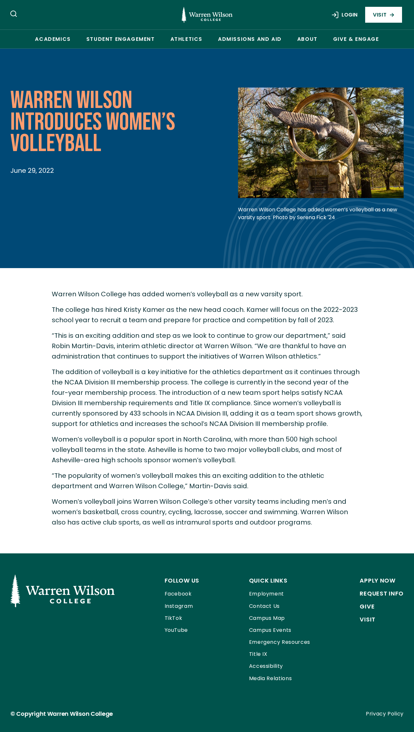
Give (367, 606)
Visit (380, 14)
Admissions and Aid (250, 39)
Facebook (178, 593)
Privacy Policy (385, 713)
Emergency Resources (279, 642)
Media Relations (270, 678)
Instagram (179, 606)
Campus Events (270, 630)
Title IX (258, 654)
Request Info (382, 593)
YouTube (176, 630)
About (307, 39)
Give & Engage (356, 39)
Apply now (377, 580)
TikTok (173, 618)
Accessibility (266, 666)
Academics (53, 39)
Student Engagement (120, 39)
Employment (266, 593)
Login (349, 14)
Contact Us (264, 606)
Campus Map (267, 618)
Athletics (186, 39)
